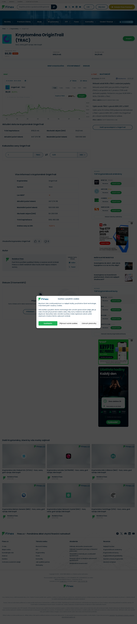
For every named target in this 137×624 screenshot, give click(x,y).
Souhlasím (48, 323)
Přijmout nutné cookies (68, 323)
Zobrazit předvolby (89, 323)
